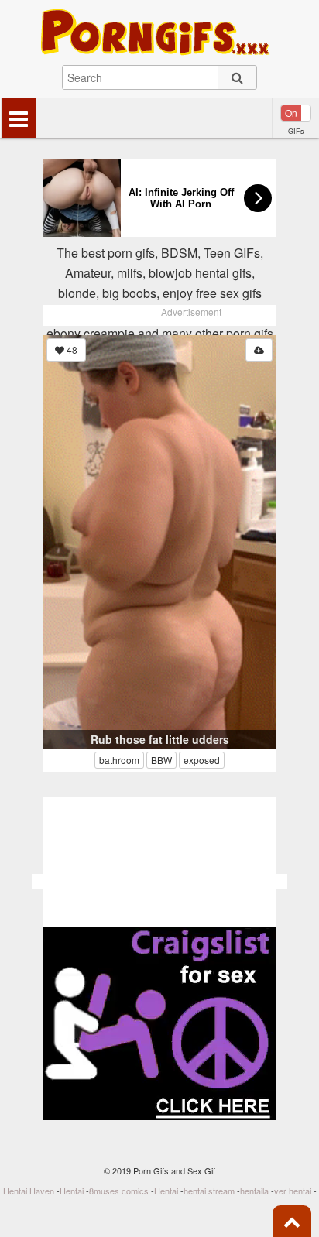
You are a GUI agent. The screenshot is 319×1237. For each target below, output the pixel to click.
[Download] (259, 350)
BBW (161, 759)
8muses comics (119, 1190)
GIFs (296, 131)
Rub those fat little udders (160, 739)
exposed (202, 759)
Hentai (72, 1190)
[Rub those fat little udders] (159, 542)
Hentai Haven (28, 1190)
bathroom (119, 759)
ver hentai (292, 1190)
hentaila (254, 1190)
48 (70, 349)
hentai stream (209, 1190)
